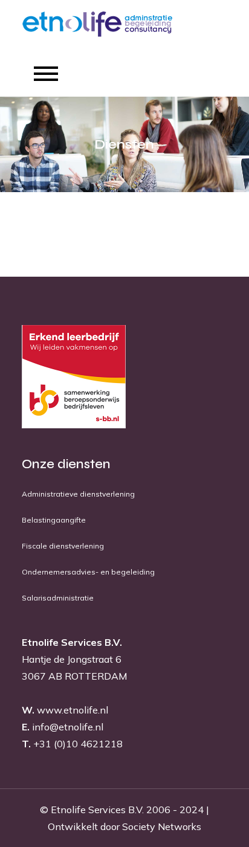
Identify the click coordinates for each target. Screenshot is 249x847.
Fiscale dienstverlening (63, 545)
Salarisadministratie (58, 597)
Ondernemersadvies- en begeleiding (88, 571)
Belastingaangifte (54, 519)
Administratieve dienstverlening (78, 493)
